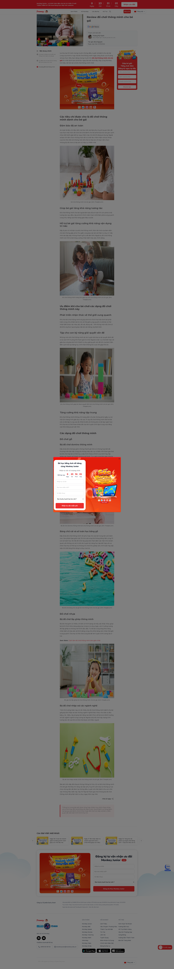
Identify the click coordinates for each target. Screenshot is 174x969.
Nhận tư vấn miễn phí (70, 506)
